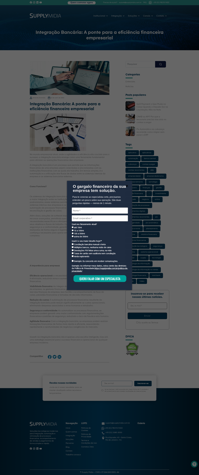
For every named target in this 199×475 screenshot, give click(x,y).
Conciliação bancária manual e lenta (90, 244)
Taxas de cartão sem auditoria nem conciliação (95, 253)
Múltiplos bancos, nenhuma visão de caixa (92, 247)
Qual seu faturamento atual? (84, 224)
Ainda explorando (81, 256)
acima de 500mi (81, 236)
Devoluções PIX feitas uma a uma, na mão (93, 250)
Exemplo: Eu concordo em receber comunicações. (96, 261)
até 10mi (78, 227)
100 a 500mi (79, 233)
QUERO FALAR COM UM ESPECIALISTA (99, 278)
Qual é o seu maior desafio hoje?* (87, 241)
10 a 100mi (79, 230)
